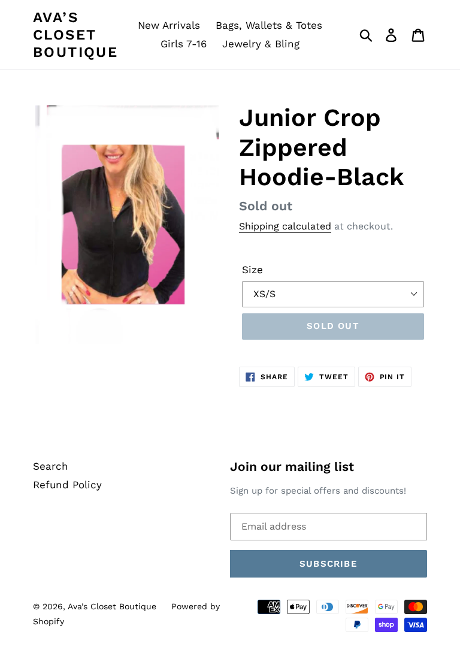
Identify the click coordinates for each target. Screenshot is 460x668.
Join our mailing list (292, 466)
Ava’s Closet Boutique (75, 35)
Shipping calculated (285, 226)
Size (252, 270)
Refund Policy (67, 485)
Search (50, 466)
